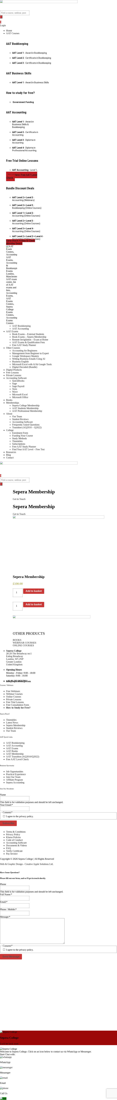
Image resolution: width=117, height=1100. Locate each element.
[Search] (1, 16)
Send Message (11, 956)
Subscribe (8, 823)
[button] (61, 33)
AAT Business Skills (18, 73)
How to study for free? (20, 93)
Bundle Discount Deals (20, 188)
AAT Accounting (16, 112)
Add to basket (34, 591)
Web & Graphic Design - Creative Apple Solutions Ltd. (26, 864)
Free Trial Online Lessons (22, 161)
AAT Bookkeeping (17, 44)
